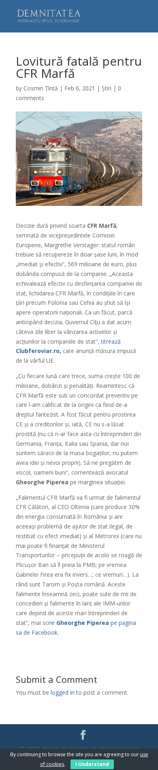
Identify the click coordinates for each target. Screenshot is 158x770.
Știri (106, 88)
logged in (63, 692)
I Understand (92, 764)
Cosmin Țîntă (40, 88)
